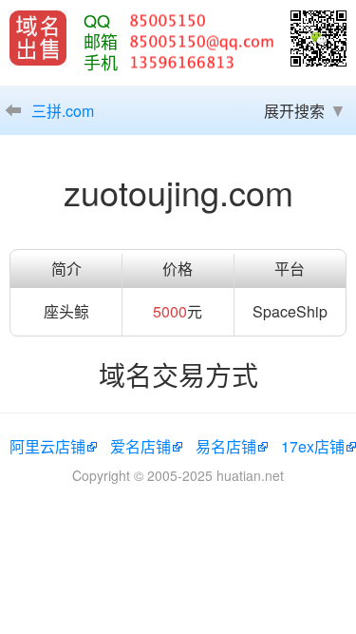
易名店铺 (226, 446)
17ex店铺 (313, 446)
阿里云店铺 (47, 446)
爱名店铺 (140, 446)
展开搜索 (294, 111)
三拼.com (62, 111)
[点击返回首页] (37, 38)
